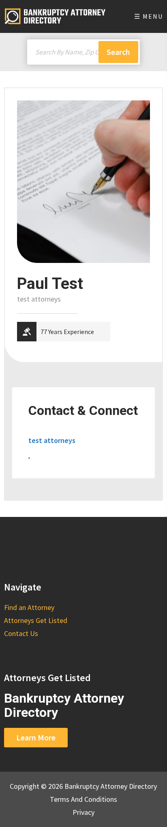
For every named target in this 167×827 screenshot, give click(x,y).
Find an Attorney (29, 607)
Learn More (36, 737)
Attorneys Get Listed (35, 620)
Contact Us (21, 633)
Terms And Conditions (83, 799)
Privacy (83, 812)
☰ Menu (148, 16)
